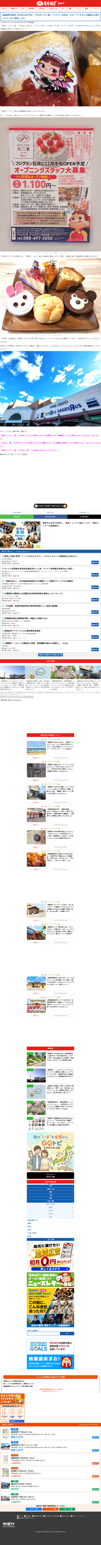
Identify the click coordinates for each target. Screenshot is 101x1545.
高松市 (29, 1226)
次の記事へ (83, 512)
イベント (78, 8)
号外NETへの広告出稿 (52, 1516)
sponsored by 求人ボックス (23, 551)
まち (63, 8)
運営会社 (28, 1516)
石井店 (31, 697)
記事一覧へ (50, 512)
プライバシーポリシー (80, 1516)
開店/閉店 (32, 8)
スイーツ (20, 697)
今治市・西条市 (32, 1233)
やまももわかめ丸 (15, 700)
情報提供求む (38, 1516)
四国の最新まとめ (33, 1220)
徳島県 (32, 22)
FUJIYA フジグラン (6, 697)
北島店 (26, 697)
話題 (70, 8)
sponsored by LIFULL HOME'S (88, 1424)
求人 (23, 8)
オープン (14, 697)
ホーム (21, 1516)
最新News (14, 8)
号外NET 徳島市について (27, 1518)
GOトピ (4, 8)
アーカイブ (95, 8)
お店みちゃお (53, 8)
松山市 (29, 1230)
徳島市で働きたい (8, 551)
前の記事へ (18, 512)
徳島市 (61, 3)
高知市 (29, 1236)
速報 (86, 8)
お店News (42, 8)
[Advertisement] (50, 718)
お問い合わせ (66, 1516)
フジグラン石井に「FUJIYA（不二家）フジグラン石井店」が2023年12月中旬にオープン (64, 26)
